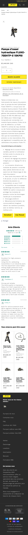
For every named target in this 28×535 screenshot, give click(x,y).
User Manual (19, 215)
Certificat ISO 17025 (9, 425)
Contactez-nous (8, 417)
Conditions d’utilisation (14, 529)
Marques (6, 456)
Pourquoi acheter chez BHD (12, 433)
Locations (6, 448)
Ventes (5, 440)
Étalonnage (6, 444)
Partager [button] (5, 221)
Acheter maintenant (14, 82)
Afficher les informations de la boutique (13, 94)
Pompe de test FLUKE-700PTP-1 (7, 347)
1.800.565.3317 (22, 1)
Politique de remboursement (15, 531)
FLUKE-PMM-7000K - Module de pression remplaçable (7, 380)
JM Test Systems (16, 524)
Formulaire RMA (8, 460)
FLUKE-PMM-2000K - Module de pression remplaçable (20, 380)
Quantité (4, 67)
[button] (4, 5)
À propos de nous (9, 413)
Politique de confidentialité (14, 526)
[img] (5, 252)
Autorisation (7, 452)
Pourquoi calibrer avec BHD (12, 429)
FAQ (4, 421)
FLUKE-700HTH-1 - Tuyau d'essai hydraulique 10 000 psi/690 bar (20, 349)
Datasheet (7, 215)
